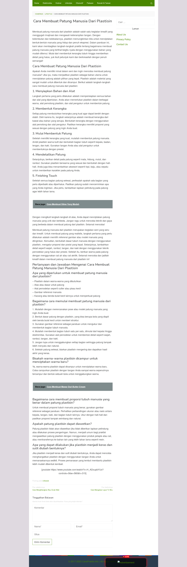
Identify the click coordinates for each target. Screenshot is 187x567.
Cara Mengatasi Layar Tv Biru (102, 488)
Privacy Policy (123, 39)
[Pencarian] (151, 3)
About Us (121, 34)
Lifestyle (46, 480)
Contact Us (122, 44)
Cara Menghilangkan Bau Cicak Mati (45, 488)
